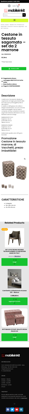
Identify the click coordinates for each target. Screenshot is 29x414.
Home (2, 24)
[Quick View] (16, 260)
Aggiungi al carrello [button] (14, 301)
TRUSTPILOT (24, 398)
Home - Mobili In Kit (10, 24)
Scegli (14, 262)
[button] (14, 20)
